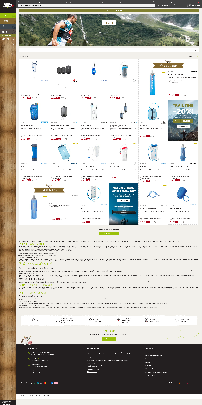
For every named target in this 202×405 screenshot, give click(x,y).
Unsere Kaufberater (150, 352)
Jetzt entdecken (129, 10)
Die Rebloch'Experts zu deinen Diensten (156, 372)
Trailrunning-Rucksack (107, 259)
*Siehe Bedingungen (183, 139)
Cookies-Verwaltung (181, 389)
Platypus (55, 288)
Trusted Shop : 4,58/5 (25, 2)
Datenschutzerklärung (171, 389)
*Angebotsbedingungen (141, 389)
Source (166, 287)
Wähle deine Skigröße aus (152, 368)
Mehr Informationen (92, 371)
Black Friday (35, 395)
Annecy (89, 357)
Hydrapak (112, 287)
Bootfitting (148, 365)
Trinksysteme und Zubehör (50, 249)
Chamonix (95, 357)
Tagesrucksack (174, 270)
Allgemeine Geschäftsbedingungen (156, 389)
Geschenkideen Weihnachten (46, 395)
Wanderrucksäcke (34, 12)
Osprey (95, 287)
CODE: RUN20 (118, 10)
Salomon (99, 287)
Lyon (101, 357)
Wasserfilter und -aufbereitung (31, 282)
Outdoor (27, 12)
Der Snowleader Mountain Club (153, 355)
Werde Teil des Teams (151, 375)
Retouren (147, 362)
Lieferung (148, 358)
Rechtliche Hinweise (192, 389)
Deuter (194, 288)
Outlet (29, 395)
